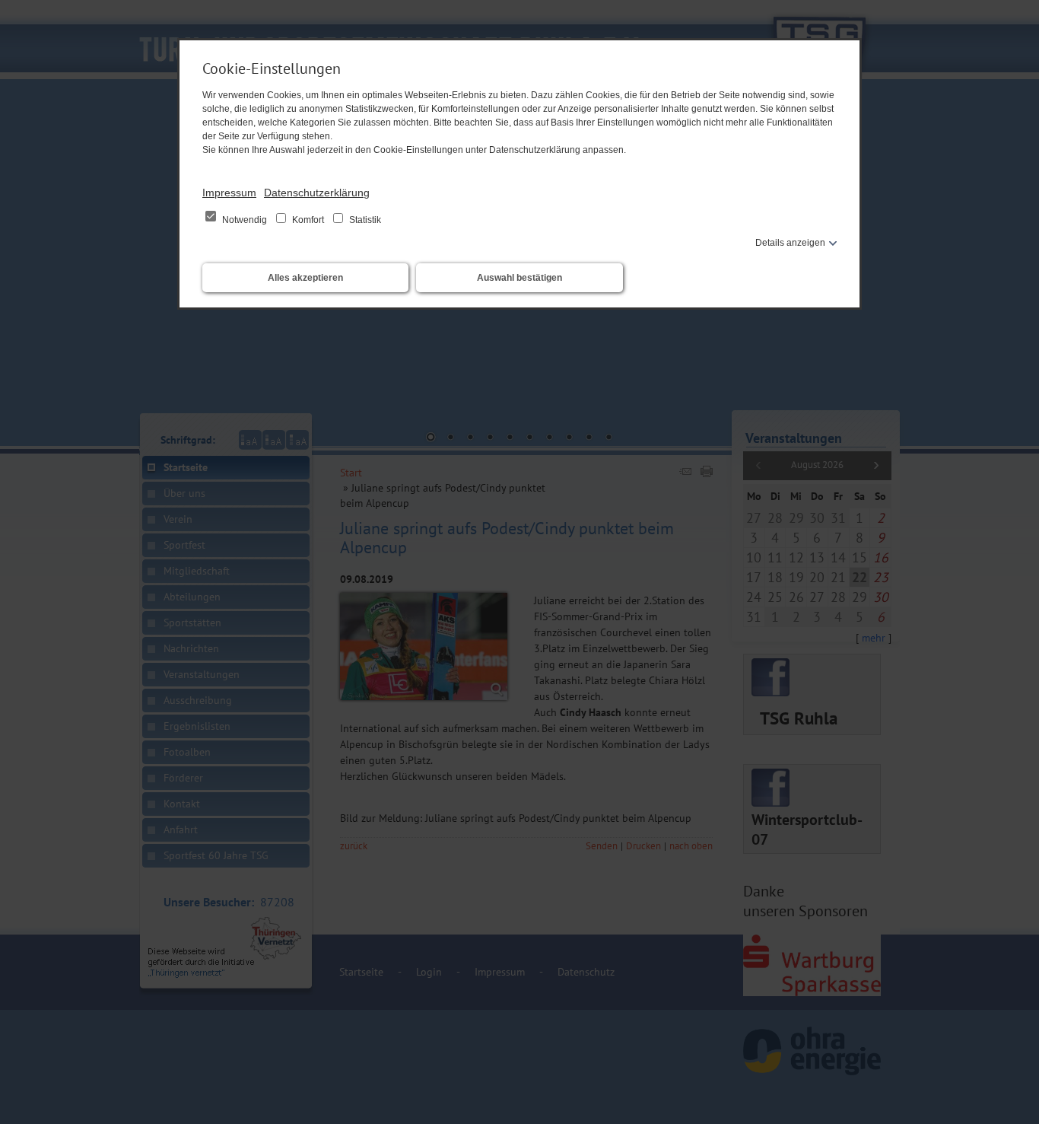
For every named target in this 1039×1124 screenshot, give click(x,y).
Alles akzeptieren (305, 277)
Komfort (308, 220)
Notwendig (244, 220)
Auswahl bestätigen (519, 277)
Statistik (364, 220)
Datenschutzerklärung (317, 192)
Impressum (229, 192)
